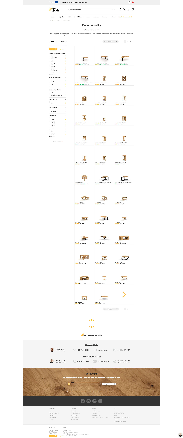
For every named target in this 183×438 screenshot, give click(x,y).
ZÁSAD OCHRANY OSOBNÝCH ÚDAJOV (121, 417)
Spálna (53, 17)
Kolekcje (79, 17)
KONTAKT (51, 419)
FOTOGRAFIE (52, 415)
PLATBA (115, 415)
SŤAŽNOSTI (116, 419)
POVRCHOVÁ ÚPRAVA (75, 413)
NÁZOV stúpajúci (108, 41)
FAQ (115, 411)
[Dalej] (133, 41)
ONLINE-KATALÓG (74, 419)
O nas (87, 17)
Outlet (113, 17)
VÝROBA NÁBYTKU (74, 411)
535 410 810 (65, 2)
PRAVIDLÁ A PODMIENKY (119, 413)
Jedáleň (70, 17)
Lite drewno (96, 17)
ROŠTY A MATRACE (75, 417)
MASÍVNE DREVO (95, 411)
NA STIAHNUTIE (53, 417)
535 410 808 (71, 2)
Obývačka (61, 17)
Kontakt (105, 17)
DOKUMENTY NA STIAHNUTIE (120, 421)
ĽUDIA (51, 411)
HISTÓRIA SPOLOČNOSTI (54, 413)
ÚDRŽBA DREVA (74, 415)
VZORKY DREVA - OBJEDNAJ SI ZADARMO (100, 417)
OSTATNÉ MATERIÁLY (96, 415)
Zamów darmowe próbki (125, 17)
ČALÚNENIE (94, 413)
